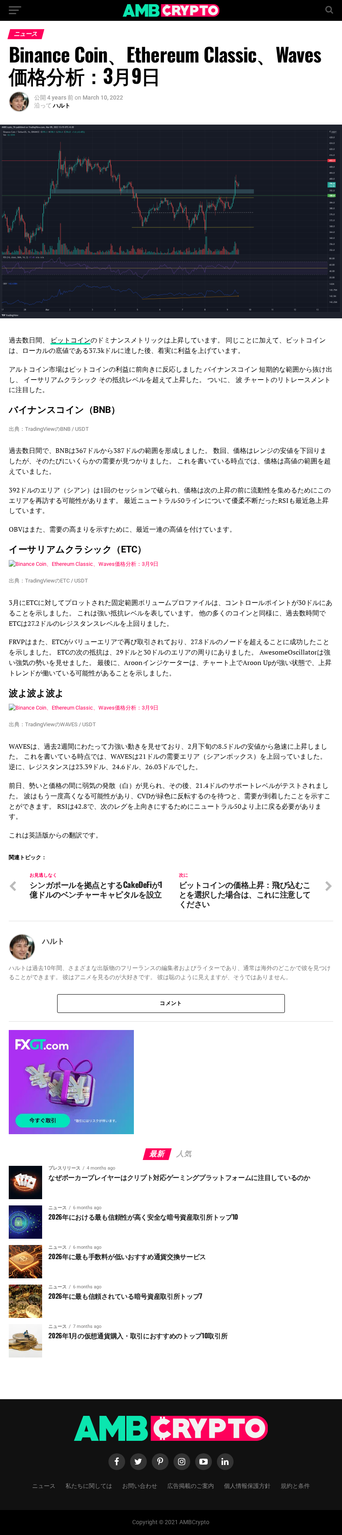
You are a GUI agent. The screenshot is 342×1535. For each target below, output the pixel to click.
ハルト (61, 105)
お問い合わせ (139, 1485)
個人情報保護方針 (247, 1485)
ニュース (43, 1485)
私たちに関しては (88, 1485)
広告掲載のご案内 (190, 1485)
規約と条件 (295, 1485)
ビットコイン (70, 340)
